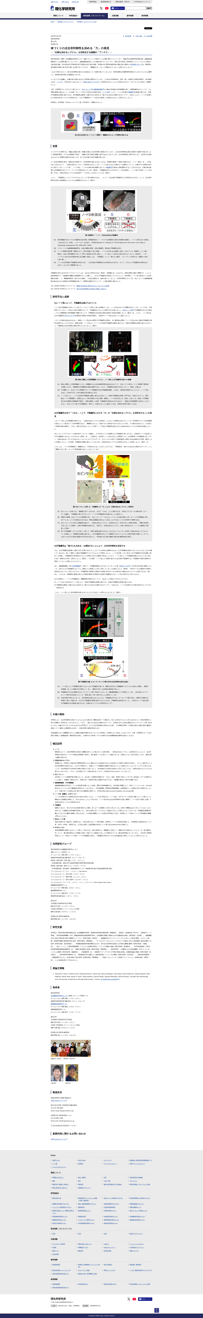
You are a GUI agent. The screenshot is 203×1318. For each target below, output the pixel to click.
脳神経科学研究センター (59, 1220)
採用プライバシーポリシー (137, 1163)
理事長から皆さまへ (58, 1177)
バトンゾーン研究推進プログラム (61, 1207)
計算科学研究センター (110, 1210)
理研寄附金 (93, 2)
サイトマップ (108, 1160)
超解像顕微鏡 (98, 89)
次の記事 (149, 36)
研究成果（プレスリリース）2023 (87, 21)
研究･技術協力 (108, 1264)
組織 (53, 1181)
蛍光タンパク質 (128, 310)
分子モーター (70, 315)
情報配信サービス (83, 1247)
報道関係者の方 (106, 2)
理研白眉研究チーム (135, 1207)
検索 (148, 8)
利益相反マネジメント (84, 1187)
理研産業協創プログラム (137, 1204)
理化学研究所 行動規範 (136, 1177)
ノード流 (106, 92)
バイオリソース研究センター (86, 1220)
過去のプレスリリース (136, 1233)
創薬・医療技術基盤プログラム (87, 1204)
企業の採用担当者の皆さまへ (60, 1273)
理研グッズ (55, 1251)
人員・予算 (107, 1181)
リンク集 (54, 1163)
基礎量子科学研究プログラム (60, 1204)
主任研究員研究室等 (109, 1207)
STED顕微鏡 (76, 566)
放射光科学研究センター (111, 1223)
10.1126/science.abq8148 (109, 979)
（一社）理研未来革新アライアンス (140, 1270)
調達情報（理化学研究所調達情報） (140, 1160)
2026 (53, 1233)
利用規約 (80, 1163)
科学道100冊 (107, 1251)
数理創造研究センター (84, 1210)
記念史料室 (55, 1254)
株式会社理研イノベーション (60, 1270)
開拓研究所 (81, 1207)
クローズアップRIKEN (58, 1244)
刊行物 (54, 1247)
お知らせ (106, 1244)
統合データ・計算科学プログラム (113, 1198)
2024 (105, 1233)
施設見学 (80, 1251)
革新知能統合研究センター (60, 1216)
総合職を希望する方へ (110, 1284)
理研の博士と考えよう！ (85, 1244)
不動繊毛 (131, 92)
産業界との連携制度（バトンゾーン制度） (89, 1266)
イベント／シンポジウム (137, 1244)
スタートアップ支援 (84, 1270)
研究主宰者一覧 (56, 1198)
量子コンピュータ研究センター (138, 1210)
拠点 (79, 1181)
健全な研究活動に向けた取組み (113, 1184)
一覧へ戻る (138, 36)
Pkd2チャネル (125, 566)
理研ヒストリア (134, 1251)
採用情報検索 (56, 1284)
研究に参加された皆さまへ (60, 1187)
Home (52, 21)
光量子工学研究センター (59, 1223)
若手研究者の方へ (83, 1284)
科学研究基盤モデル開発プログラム (140, 1198)
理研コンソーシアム (109, 1270)
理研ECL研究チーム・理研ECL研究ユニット (63, 1212)
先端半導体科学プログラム (111, 1204)
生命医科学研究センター (111, 1216)
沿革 (105, 1177)
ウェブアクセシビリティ (59, 1167)
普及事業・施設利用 (135, 1264)
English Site (75, 2)
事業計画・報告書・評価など (60, 1184)
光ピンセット (87, 89)
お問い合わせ (65, 2)
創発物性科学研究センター (137, 1220)
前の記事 (128, 36)
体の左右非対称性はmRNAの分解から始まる (91, 289)
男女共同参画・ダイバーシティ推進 (140, 1184)
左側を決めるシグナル (91, 82)
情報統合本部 (82, 1216)
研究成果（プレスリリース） (65, 21)
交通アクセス (54, 2)
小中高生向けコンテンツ (142, 2)
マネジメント (133, 1181)
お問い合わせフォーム (58, 1100)
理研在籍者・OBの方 (123, 2)
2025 (79, 1233)
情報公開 (80, 1184)
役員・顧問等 (82, 1177)
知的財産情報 (56, 1264)
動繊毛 (110, 167)
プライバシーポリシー (110, 1163)
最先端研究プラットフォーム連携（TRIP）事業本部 (87, 1199)
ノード (59, 82)
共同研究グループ (136, 64)
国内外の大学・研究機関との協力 (87, 1273)
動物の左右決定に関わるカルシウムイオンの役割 (93, 286)
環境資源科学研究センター (111, 1220)
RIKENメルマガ (119, 8)
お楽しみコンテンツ (109, 1247)
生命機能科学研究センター (60, 996)
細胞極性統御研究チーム (59, 1004)
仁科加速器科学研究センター (86, 1223)
